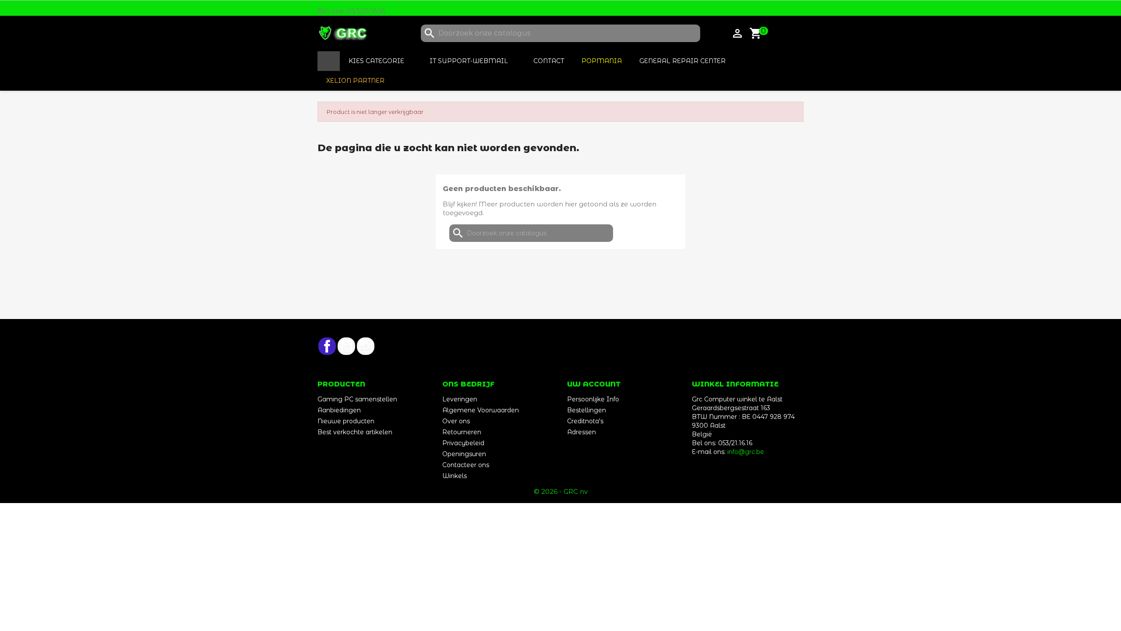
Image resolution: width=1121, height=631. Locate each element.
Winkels (454, 476)
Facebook (327, 346)
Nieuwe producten (345, 421)
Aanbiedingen (339, 410)
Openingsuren (464, 454)
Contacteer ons (465, 465)
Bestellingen (586, 410)
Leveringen (459, 399)
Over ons (456, 421)
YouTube (346, 346)
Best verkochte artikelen (354, 432)
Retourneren (461, 432)
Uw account (593, 384)
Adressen (581, 432)
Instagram (365, 346)
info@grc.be (745, 452)
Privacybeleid (463, 443)
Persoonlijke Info (593, 399)
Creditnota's (585, 421)
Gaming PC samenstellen (357, 399)
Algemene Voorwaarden (480, 410)
